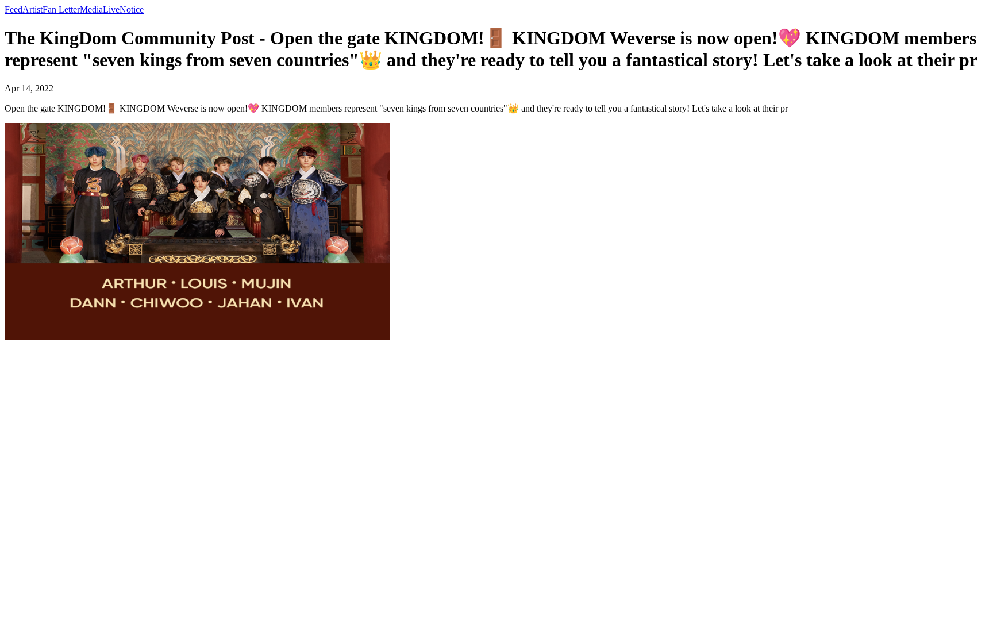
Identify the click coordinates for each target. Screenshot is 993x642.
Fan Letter (61, 9)
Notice (132, 9)
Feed (13, 9)
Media (91, 9)
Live (111, 9)
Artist (32, 9)
